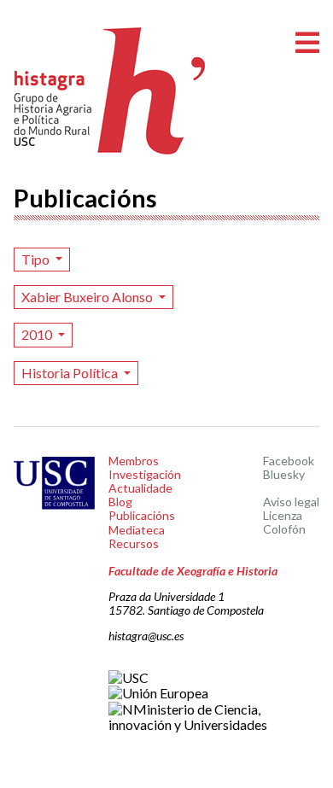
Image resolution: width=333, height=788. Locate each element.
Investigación (144, 474)
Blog (120, 501)
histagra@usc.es (146, 635)
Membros (133, 460)
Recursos (133, 543)
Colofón (284, 529)
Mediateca (136, 529)
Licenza (282, 515)
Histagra (110, 91)
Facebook (288, 460)
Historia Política (70, 373)
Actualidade (140, 488)
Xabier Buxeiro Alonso (88, 297)
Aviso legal (291, 501)
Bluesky (284, 474)
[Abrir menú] (307, 43)
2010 (38, 334)
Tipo (36, 259)
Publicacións (141, 515)
